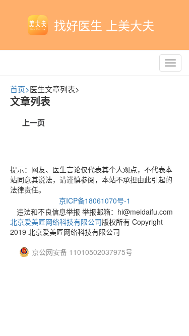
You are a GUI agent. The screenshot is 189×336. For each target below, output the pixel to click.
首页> (20, 89)
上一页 (33, 122)
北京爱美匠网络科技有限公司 (56, 222)
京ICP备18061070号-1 (95, 200)
